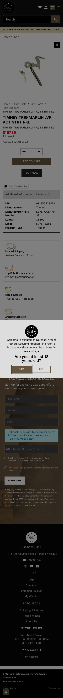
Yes (21, 369)
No (41, 369)
